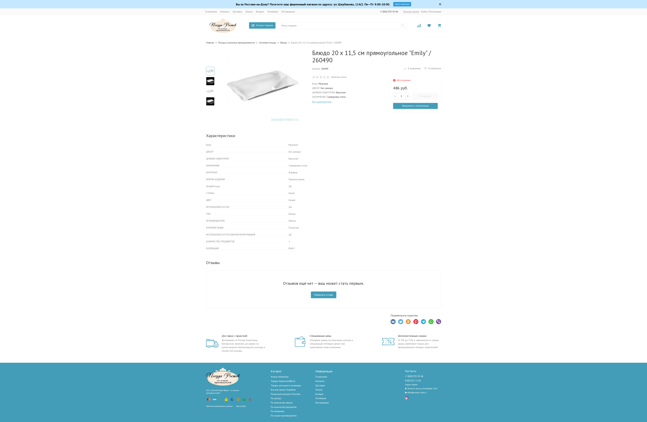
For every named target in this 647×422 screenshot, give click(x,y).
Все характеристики (322, 102)
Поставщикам (288, 11)
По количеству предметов (284, 407)
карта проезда (402, 4)
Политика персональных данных (219, 406)
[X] (400, 321)
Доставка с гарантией (234, 335)
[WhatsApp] (431, 321)
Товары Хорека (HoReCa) (283, 381)
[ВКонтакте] (393, 321)
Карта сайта (241, 406)
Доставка (237, 11)
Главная (210, 42)
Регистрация (435, 11)
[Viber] (438, 321)
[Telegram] (423, 321)
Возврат (260, 11)
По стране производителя (284, 415)
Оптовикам (272, 11)
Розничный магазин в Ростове (285, 394)
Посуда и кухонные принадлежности (236, 42)
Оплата (249, 11)
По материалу (277, 411)
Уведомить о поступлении (415, 105)
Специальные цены (320, 335)
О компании (211, 11)
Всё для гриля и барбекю (283, 389)
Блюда (283, 42)
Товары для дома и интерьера (286, 385)
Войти (424, 11)
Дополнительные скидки (412, 335)
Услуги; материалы (280, 376)
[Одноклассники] (408, 321)
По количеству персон (282, 402)
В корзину (425, 96)
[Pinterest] (415, 321)
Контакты (224, 11)
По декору (276, 398)
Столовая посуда (267, 42)
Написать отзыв (338, 77)
